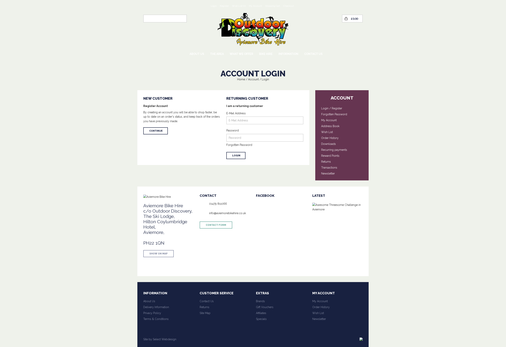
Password (232, 130)
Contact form (216, 225)
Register (224, 6)
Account (253, 79)
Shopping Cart (272, 6)
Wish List (327, 132)
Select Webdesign (164, 339)
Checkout (288, 6)
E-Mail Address (236, 113)
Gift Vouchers (264, 307)
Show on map (158, 253)
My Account (255, 6)
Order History (330, 138)
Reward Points (330, 155)
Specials (261, 319)
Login (214, 6)
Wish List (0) (239, 6)
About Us (149, 301)
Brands (260, 301)
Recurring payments (334, 149)
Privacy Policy (152, 313)
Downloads (328, 143)
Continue (156, 130)
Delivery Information (156, 307)
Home (241, 79)
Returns (326, 161)
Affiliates (261, 313)
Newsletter (328, 173)
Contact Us (207, 301)
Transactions (329, 167)
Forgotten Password (239, 144)
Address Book (330, 126)
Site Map (205, 313)
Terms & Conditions (156, 319)
